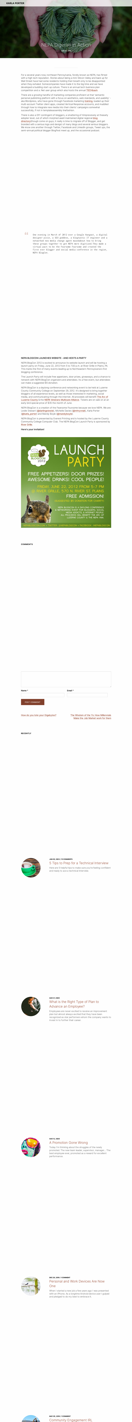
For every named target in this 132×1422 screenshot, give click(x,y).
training (89, 101)
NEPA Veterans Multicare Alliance (61, 399)
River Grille (26, 424)
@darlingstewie (45, 410)
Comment (66, 669)
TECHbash (92, 90)
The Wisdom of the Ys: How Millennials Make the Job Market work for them (90, 717)
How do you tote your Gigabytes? (38, 715)
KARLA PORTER (15, 3)
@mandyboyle (64, 413)
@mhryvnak (79, 410)
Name (24, 690)
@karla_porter (29, 413)
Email (70, 690)
